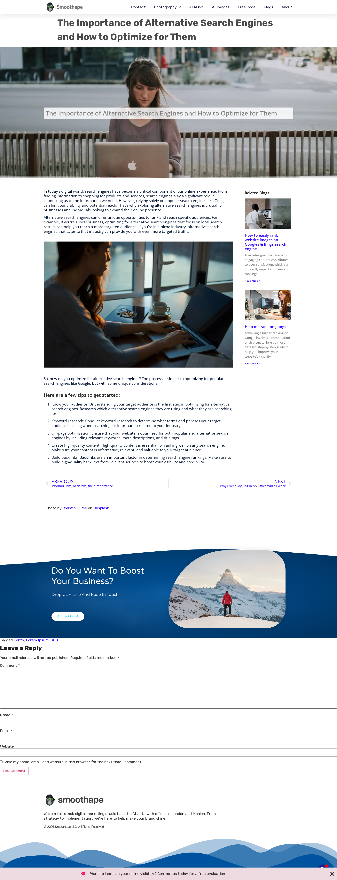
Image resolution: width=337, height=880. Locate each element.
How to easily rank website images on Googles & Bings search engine (265, 242)
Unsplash (101, 508)
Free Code (246, 7)
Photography (165, 7)
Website (7, 746)
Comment (10, 665)
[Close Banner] (332, 874)
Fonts (19, 640)
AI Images (221, 7)
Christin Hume (74, 508)
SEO (54, 640)
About (286, 7)
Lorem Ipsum (37, 640)
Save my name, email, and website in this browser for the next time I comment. (73, 762)
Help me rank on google (266, 326)
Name (6, 715)
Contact (138, 7)
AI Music (196, 7)
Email (6, 731)
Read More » (252, 281)
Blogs (268, 7)
